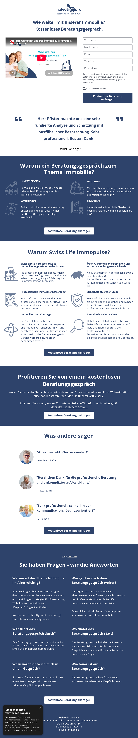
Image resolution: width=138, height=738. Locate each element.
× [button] (40, 708)
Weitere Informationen (31, 730)
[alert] (23, 720)
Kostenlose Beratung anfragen (107, 97)
